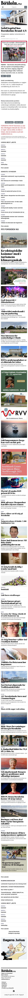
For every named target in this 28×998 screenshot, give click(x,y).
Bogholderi (4, 985)
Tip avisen (4, 986)
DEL (3, 76)
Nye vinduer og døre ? (7, 889)
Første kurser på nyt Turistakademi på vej (12, 212)
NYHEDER (3, 174)
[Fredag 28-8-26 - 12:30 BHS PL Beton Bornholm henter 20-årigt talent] (14, 788)
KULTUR (2, 298)
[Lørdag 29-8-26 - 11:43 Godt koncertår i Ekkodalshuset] (14, 291)
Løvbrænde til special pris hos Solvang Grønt (13, 884)
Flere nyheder (5, 168)
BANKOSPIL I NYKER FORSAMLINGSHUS (12, 886)
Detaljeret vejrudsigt (14, 933)
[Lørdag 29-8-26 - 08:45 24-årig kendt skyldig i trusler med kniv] (14, 558)
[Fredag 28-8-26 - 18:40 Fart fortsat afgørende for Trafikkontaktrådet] (14, 676)
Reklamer (4, 982)
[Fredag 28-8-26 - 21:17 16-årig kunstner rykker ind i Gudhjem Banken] (14, 629)
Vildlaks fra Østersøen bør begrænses (11, 222)
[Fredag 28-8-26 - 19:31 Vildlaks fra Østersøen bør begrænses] (14, 654)
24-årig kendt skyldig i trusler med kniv (12, 207)
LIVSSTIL (3, 464)
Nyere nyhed (9, 122)
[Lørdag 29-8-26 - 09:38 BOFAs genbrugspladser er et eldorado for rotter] (14, 351)
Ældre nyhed (18, 122)
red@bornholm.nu (5, 979)
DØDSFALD (3, 145)
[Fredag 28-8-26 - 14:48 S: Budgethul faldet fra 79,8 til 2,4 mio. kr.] (14, 740)
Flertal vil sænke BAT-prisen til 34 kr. (11, 191)
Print (8, 76)
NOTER (2, 511)
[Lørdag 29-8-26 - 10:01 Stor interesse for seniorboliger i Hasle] (14, 327)
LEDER (2, 438)
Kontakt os (4, 983)
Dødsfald (3, 147)
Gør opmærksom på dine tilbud (9, 897)
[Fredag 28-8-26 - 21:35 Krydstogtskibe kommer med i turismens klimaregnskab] (14, 240)
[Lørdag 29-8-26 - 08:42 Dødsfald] (14, 581)
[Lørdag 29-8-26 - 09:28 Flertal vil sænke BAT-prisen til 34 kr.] (14, 482)
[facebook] (14, 991)
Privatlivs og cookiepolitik (8, 988)
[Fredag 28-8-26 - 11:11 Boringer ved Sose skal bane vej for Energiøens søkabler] (14, 811)
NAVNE (2, 162)
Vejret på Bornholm (14, 931)
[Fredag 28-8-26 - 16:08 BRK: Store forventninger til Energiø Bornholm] (14, 718)
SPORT (2, 794)
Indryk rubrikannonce (7, 900)
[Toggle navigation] (2, 7)
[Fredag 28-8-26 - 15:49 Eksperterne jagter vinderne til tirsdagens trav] (14, 853)
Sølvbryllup (4, 164)
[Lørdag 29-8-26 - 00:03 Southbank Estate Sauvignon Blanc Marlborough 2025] (14, 457)
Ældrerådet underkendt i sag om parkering (13, 176)
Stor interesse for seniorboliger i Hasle (12, 180)
